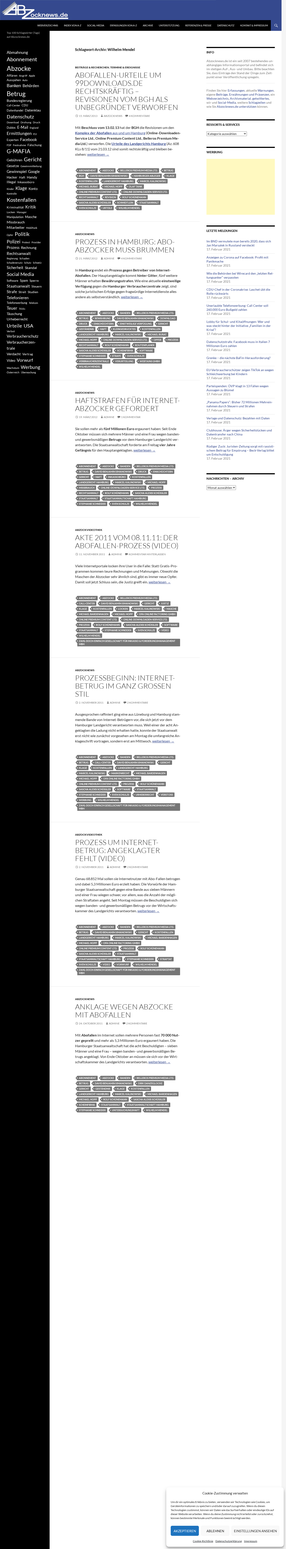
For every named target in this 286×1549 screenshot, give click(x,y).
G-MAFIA (18, 151)
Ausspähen (14, 80)
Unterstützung (169, 25)
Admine (109, 258)
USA (28, 326)
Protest (26, 242)
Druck (83, 323)
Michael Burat (88, 186)
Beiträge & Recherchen (92, 67)
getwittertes (260, 98)
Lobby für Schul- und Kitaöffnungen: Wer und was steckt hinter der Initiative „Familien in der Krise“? (238, 326)
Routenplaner (144, 345)
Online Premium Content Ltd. (98, 191)
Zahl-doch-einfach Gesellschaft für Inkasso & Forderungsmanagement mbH (127, 642)
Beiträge (222, 94)
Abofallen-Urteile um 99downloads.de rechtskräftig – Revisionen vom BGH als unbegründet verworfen (126, 91)
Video (165, 630)
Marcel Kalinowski (153, 181)
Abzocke (108, 170)
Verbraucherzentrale (94, 361)
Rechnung (28, 247)
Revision (110, 197)
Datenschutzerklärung (228, 1541)
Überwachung (28, 372)
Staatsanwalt (149, 202)
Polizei (13, 241)
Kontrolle (12, 193)
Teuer (12, 308)
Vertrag (27, 354)
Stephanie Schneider (92, 355)
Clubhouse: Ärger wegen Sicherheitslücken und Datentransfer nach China (239, 432)
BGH (81, 175)
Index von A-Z (72, 25)
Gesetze (13, 166)
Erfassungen (236, 90)
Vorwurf (122, 964)
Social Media (20, 274)
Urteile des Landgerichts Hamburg (138, 143)
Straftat (166, 959)
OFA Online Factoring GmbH (157, 614)
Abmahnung (17, 52)
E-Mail (22, 127)
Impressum (250, 1541)
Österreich (13, 372)
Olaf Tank (135, 186)
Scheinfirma (125, 350)
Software (146, 350)
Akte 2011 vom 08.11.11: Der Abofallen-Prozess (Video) (127, 541)
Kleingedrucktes (124, 329)
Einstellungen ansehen (255, 1531)
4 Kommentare (139, 116)
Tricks (22, 308)
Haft (103, 329)
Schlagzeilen (256, 102)
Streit (22, 292)
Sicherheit (15, 267)
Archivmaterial (240, 98)
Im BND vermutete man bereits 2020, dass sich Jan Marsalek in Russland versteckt (238, 243)
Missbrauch (87, 487)
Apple (32, 75)
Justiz (165, 603)
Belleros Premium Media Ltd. (139, 170)
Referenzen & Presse (198, 25)
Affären (12, 75)
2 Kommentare (137, 702)
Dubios (11, 127)
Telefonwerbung (17, 303)
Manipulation (15, 217)
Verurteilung (124, 361)
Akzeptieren (185, 1531)
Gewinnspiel (17, 171)
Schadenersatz (15, 262)
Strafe (116, 355)
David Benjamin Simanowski (108, 175)
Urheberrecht (145, 794)
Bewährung (103, 318)
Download (167, 318)
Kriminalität (15, 207)
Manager (22, 212)
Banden (125, 312)
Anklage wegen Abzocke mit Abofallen (124, 1010)
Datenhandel (15, 110)
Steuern (37, 286)
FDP (9, 145)
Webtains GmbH (150, 361)
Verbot (11, 331)
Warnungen (266, 90)
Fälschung (34, 145)
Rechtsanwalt (89, 197)
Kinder (10, 188)
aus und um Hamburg (110, 133)
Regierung (12, 258)
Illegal (11, 182)
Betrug (168, 170)
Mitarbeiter (16, 227)
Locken (123, 608)
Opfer (157, 339)
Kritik (30, 206)
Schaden (24, 258)
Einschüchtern (104, 323)
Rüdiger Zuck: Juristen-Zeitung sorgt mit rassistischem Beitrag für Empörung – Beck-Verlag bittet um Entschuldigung (240, 450)
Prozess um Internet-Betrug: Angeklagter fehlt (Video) (117, 850)
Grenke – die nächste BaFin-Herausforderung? (238, 358)
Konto (33, 189)
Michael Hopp (113, 186)
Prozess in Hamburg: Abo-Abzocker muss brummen (125, 245)
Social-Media (95, 25)
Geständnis (86, 329)
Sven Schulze (87, 207)
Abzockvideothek (88, 530)
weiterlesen (98, 154)
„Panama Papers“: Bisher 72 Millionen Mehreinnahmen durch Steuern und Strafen (239, 404)
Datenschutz (225, 25)
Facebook (28, 139)
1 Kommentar (131, 417)
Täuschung (14, 314)
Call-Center (87, 603)
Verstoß (167, 794)
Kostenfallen (88, 181)
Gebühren (14, 160)
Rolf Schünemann (134, 197)
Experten (13, 140)
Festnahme (19, 145)
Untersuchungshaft (126, 1110)
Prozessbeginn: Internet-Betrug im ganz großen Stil (125, 685)
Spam (24, 280)
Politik (22, 234)
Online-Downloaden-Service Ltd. (145, 191)
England (34, 127)
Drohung (26, 122)
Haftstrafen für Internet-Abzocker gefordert (127, 404)
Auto (24, 80)
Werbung (85, 800)
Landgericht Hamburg (119, 181)
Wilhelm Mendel (129, 207)
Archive (148, 25)
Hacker (12, 177)
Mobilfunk (31, 227)
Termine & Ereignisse (125, 67)
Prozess (173, 339)
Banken (14, 85)
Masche (171, 608)
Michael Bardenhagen (93, 614)
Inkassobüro (117, 476)
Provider (36, 242)
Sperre (34, 280)
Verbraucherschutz (22, 336)
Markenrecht (120, 773)
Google (34, 171)
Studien (33, 292)
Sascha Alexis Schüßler (95, 202)
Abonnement (87, 170)
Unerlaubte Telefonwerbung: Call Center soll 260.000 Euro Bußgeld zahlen (237, 307)
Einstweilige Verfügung (136, 323)
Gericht (163, 323)
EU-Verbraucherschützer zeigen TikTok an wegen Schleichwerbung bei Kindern (240, 372)
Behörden (31, 85)
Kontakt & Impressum (254, 25)
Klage (170, 175)
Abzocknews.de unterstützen (237, 106)
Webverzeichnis (47, 25)
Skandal (31, 267)
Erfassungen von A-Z (123, 25)
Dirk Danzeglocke (150, 1083)
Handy (32, 177)
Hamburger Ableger (147, 175)
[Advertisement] (240, 187)
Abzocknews (113, 116)
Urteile (107, 207)
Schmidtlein (125, 202)
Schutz (27, 262)
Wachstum (13, 368)
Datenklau (33, 110)
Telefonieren (18, 297)
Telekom (33, 302)
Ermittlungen (19, 133)
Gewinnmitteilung (31, 166)
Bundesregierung (19, 101)
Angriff (23, 75)
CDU (25, 105)
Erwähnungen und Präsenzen (249, 94)
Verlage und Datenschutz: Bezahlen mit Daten (238, 418)
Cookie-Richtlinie (203, 1541)
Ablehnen (215, 1531)
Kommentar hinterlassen (147, 554)
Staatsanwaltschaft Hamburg (125, 498)
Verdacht (14, 354)
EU (35, 134)
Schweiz (37, 262)
